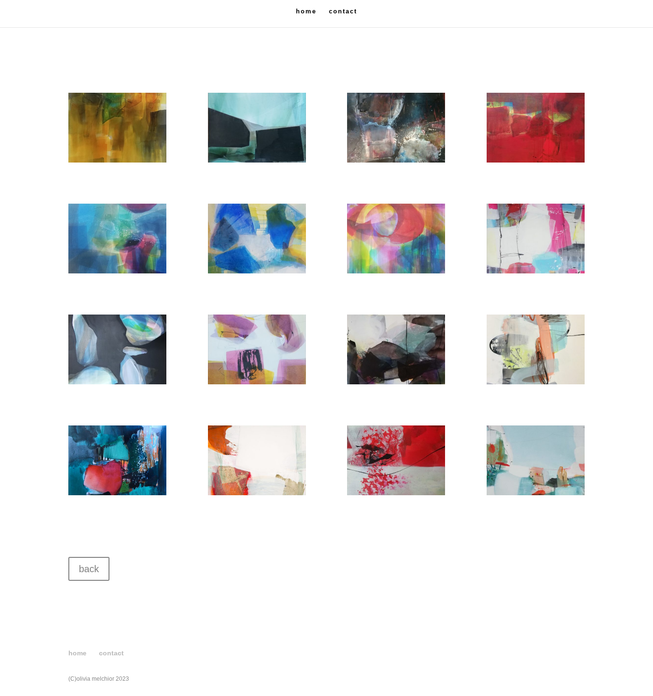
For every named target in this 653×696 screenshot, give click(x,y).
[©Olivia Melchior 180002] (536, 382)
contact (343, 11)
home (306, 11)
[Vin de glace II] (257, 493)
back (89, 569)
